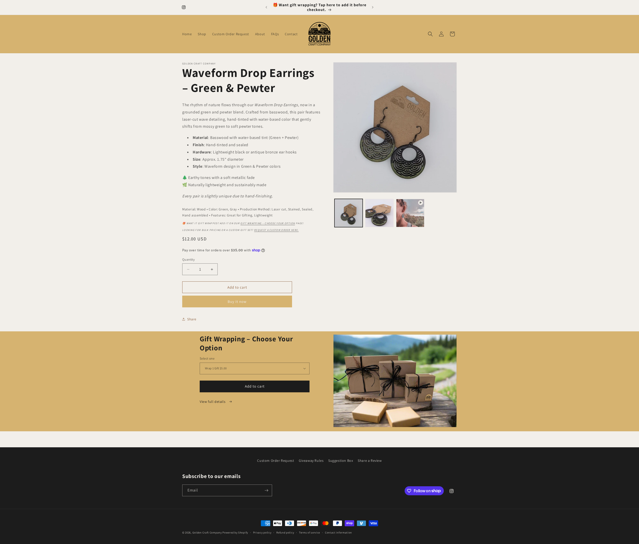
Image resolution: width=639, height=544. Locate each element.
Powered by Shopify (235, 532)
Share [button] (191, 319)
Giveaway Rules (311, 460)
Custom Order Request (275, 460)
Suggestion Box (340, 460)
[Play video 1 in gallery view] (410, 213)
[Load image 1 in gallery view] (348, 213)
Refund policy (285, 532)
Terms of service (309, 532)
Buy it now (237, 301)
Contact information (338, 532)
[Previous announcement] (266, 7)
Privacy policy (262, 532)
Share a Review (370, 460)
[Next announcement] (372, 7)
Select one (207, 358)
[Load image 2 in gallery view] (379, 213)
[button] (430, 33)
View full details (213, 401)
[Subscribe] (266, 490)
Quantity (188, 259)
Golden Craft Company (207, 532)
